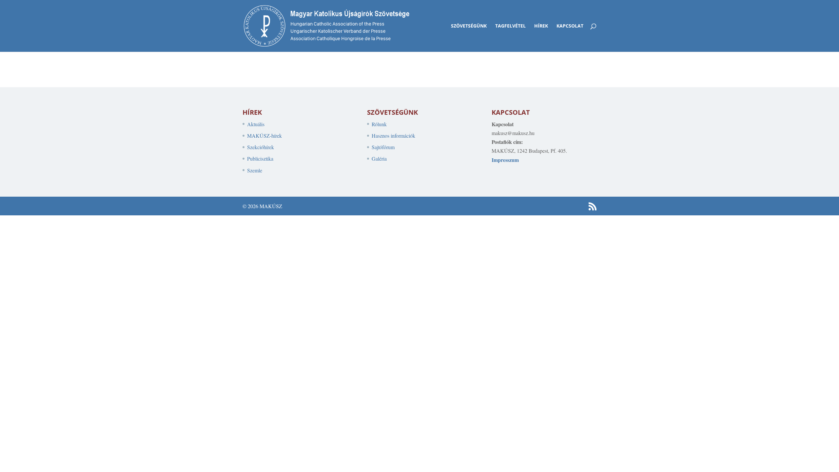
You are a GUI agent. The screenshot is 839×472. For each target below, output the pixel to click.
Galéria (379, 158)
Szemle (254, 170)
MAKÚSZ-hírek (264, 135)
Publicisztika (260, 158)
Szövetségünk (469, 26)
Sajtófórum (383, 147)
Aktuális (255, 124)
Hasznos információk (393, 135)
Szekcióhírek (260, 147)
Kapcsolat (569, 26)
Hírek (541, 26)
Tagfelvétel (510, 26)
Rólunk (379, 124)
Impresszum (505, 160)
